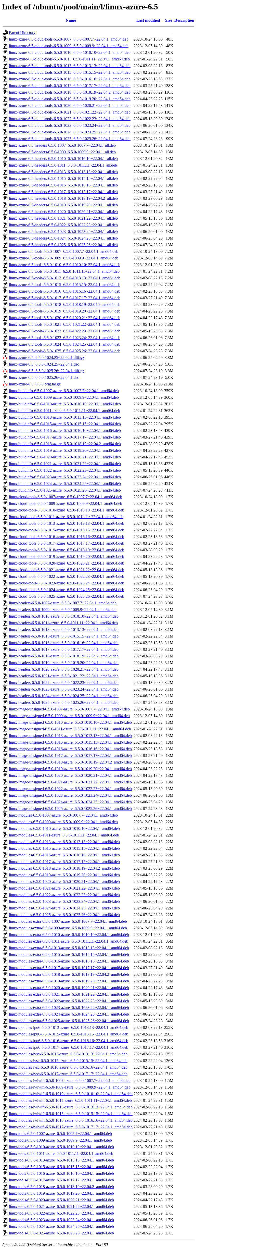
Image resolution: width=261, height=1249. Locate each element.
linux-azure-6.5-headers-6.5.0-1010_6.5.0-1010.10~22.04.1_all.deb (63, 158)
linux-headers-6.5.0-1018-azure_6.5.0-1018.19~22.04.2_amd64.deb (64, 656)
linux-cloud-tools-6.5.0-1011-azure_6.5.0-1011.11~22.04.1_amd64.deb (66, 517)
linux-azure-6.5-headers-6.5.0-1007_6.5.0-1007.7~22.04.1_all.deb (62, 145)
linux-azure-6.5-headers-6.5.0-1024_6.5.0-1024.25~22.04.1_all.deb (63, 238)
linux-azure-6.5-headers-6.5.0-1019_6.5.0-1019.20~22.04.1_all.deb (63, 205)
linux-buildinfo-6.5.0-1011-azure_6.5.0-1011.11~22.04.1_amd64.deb (64, 410)
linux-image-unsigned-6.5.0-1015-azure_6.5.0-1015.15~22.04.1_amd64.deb (70, 742)
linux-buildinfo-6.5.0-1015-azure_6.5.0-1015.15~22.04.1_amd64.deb (65, 424)
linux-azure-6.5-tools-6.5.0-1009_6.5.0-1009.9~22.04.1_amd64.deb (63, 258)
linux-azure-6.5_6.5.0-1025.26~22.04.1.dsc (44, 377)
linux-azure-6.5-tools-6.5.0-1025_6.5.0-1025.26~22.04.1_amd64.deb (64, 351)
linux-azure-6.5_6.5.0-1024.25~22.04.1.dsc (44, 364)
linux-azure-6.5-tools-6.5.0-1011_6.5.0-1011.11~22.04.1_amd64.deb (64, 271)
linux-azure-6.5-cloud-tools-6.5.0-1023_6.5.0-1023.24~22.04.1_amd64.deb (69, 125)
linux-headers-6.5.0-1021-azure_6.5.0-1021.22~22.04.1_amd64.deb (64, 676)
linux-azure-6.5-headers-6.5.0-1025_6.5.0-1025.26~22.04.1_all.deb (63, 245)
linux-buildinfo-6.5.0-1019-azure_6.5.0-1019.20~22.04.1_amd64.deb (65, 450)
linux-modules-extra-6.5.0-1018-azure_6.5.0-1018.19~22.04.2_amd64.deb (69, 974)
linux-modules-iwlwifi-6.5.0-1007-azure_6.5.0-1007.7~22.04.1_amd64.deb (69, 1080)
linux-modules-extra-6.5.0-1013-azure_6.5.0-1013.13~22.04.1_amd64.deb (69, 948)
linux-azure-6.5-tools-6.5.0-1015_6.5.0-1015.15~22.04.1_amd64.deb (64, 284)
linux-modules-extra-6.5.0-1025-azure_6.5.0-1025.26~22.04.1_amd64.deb (69, 1021)
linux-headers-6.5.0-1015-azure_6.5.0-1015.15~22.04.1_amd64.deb (64, 636)
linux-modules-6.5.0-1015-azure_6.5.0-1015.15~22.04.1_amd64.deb (64, 848)
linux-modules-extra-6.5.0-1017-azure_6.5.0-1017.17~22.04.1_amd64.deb (69, 968)
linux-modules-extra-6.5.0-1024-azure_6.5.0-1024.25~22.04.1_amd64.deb (69, 1014)
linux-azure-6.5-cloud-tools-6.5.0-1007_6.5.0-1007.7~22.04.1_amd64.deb (68, 39)
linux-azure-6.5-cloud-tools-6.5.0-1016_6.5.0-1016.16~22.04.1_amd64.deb (69, 79)
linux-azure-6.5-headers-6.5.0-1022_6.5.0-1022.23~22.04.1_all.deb (63, 225)
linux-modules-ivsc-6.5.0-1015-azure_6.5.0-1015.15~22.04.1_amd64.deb (68, 1060)
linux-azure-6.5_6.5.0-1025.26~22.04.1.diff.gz (46, 371)
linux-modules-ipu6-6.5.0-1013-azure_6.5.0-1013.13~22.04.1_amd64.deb (68, 1027)
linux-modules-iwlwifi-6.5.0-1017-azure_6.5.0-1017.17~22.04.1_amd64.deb (71, 1127)
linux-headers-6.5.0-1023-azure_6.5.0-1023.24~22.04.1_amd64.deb (64, 689)
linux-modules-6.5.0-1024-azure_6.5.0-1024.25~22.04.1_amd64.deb (64, 908)
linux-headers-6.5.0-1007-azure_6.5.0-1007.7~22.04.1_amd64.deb (62, 603)
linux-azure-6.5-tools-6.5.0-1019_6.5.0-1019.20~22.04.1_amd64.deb (64, 311)
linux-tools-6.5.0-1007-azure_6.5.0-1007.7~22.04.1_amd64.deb (60, 1133)
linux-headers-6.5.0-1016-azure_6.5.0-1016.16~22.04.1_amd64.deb (64, 643)
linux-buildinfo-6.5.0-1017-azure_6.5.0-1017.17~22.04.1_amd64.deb (65, 437)
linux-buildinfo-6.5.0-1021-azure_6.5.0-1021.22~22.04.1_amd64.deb (65, 463)
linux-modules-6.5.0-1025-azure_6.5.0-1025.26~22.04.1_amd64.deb (64, 915)
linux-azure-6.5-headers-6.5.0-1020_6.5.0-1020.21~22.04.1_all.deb (63, 211)
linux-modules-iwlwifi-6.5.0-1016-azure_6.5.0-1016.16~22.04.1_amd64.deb (71, 1120)
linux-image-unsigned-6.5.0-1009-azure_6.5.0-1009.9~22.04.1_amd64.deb (69, 716)
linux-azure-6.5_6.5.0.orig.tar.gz (35, 384)
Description (184, 20)
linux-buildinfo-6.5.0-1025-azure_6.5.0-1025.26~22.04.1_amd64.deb (65, 490)
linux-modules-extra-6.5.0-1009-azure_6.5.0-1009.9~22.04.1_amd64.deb (68, 928)
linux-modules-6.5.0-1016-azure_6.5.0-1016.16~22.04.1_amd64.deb (64, 855)
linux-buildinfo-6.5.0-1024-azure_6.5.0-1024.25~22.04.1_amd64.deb (65, 483)
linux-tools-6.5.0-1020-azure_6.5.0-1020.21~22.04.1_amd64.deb (61, 1200)
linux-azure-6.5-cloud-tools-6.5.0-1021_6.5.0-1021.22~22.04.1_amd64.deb (69, 112)
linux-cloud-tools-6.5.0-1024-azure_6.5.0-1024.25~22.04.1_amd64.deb (66, 590)
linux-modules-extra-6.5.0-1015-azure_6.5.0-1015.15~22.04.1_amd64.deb (69, 954)
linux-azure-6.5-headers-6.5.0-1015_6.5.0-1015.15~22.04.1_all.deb (63, 178)
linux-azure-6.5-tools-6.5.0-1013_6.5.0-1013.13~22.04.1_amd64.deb (64, 278)
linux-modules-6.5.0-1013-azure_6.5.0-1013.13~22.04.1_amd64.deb (64, 842)
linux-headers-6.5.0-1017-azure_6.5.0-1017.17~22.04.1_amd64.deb (64, 649)
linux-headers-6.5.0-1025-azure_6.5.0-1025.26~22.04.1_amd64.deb (64, 702)
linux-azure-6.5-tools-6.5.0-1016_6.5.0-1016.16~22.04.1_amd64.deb (64, 291)
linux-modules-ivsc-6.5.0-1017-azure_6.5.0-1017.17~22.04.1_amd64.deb (68, 1074)
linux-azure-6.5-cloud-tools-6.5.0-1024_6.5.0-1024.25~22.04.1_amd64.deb (69, 132)
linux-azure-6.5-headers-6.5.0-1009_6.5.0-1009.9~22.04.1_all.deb (62, 152)
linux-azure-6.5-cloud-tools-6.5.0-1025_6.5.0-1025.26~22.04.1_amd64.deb (69, 138)
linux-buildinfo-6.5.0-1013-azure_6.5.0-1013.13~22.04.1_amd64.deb (65, 417)
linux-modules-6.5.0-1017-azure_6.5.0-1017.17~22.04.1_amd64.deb (64, 861)
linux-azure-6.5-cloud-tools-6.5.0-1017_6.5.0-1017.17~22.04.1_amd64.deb (69, 85)
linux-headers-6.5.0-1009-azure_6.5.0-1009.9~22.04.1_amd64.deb (62, 609)
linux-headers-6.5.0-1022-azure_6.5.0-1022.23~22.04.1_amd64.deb (64, 682)
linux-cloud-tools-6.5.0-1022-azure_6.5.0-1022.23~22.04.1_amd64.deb (66, 576)
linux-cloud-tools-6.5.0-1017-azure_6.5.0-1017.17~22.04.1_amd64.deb (66, 543)
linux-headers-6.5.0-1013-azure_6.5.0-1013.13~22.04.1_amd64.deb (64, 629)
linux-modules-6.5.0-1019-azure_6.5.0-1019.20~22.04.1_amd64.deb (64, 875)
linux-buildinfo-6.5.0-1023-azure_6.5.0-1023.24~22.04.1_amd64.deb (65, 477)
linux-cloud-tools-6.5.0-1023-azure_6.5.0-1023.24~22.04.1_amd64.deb (66, 583)
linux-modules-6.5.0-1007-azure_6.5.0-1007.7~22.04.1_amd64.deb (63, 815)
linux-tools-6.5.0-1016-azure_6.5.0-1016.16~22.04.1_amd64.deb (61, 1173)
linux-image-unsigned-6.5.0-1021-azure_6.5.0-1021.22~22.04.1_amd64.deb (70, 782)
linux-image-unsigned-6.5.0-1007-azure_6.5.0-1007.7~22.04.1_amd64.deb (69, 709)
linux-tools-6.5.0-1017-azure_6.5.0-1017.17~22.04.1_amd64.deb (61, 1180)
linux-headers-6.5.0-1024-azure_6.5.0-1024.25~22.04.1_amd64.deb (64, 696)
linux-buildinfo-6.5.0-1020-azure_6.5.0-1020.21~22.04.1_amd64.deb (65, 457)
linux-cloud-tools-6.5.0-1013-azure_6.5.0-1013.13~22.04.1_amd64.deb (66, 523)
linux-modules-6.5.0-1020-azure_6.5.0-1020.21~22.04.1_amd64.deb (64, 881)
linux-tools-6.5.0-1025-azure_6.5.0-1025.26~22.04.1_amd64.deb (61, 1233)
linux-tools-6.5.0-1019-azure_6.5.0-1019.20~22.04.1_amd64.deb (61, 1193)
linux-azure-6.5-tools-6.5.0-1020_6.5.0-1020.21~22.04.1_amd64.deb (64, 318)
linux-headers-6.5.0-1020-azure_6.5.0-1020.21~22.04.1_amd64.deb (64, 669)
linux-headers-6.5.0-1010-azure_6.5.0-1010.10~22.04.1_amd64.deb (64, 616)
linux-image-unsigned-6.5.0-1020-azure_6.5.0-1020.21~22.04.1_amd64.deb (70, 775)
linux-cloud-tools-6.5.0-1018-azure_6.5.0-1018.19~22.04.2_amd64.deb (66, 550)
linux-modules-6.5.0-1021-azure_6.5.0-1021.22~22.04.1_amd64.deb (64, 888)
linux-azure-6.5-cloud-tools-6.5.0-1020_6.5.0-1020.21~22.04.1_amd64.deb (69, 105)
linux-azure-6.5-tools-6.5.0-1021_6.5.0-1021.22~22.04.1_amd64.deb (64, 324)
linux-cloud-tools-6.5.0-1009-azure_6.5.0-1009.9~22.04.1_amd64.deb (65, 503)
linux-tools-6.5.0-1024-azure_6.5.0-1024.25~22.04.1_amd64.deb (61, 1226)
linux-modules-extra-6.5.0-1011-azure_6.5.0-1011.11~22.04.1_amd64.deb (68, 941)
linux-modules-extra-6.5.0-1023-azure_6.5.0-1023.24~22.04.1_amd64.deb (69, 1007)
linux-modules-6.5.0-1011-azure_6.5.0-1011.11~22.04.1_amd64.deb (64, 835)
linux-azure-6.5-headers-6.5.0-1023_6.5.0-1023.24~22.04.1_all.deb (63, 231)
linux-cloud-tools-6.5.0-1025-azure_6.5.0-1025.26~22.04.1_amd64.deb (66, 596)
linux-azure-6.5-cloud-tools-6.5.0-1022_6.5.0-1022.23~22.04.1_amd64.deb (69, 119)
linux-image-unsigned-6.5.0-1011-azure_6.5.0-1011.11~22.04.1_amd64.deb (70, 729)
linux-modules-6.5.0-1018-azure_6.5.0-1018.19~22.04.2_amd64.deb (64, 868)
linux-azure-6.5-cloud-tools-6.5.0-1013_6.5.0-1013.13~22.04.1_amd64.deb (69, 66)
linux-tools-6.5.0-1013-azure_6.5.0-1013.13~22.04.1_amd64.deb (61, 1160)
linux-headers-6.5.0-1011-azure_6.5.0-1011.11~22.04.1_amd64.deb (63, 623)
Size (168, 20)
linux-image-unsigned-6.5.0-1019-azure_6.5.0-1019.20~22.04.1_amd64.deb (70, 769)
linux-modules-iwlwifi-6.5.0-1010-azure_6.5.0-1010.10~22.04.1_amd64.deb (71, 1094)
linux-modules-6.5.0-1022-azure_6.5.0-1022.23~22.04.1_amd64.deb (64, 895)
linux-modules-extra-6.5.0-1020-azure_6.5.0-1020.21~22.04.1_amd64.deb (69, 987)
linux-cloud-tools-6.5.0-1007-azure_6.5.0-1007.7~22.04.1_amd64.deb (65, 497)
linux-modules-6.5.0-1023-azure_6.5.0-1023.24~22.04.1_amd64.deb (64, 901)
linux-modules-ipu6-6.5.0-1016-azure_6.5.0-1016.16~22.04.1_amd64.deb (68, 1041)
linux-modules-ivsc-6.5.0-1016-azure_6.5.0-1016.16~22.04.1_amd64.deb (68, 1067)
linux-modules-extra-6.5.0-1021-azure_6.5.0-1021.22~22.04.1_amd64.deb (69, 994)
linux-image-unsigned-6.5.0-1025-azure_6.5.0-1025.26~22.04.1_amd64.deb (70, 808)
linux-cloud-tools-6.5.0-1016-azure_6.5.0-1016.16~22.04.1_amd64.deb (66, 536)
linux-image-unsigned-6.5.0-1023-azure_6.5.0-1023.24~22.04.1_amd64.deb (70, 795)
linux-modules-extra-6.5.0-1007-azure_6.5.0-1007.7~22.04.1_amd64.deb (68, 921)
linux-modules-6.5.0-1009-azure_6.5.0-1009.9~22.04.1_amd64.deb (63, 822)
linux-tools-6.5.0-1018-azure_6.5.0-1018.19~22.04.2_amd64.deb (61, 1186)
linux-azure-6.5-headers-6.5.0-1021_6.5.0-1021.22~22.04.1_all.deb (63, 218)
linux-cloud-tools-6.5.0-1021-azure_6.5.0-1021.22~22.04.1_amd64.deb (66, 570)
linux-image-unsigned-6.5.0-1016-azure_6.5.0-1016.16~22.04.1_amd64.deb (70, 749)
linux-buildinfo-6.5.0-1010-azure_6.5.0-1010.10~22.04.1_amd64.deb (65, 404)
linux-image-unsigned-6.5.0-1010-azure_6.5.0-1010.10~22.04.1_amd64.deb (70, 722)
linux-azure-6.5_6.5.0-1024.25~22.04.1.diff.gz (46, 357)
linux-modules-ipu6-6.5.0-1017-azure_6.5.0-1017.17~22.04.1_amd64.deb (68, 1047)
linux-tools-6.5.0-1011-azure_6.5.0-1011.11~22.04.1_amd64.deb (61, 1153)
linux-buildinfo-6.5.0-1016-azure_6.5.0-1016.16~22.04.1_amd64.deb (65, 430)
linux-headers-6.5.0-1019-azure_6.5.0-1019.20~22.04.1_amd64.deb (64, 662)
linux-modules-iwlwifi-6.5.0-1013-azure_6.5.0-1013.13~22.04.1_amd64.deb (71, 1107)
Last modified (148, 20)
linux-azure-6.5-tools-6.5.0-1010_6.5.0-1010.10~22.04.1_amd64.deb (64, 265)
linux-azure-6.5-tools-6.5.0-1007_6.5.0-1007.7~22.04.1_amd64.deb (63, 251)
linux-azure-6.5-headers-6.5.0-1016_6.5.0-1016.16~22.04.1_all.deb (63, 185)
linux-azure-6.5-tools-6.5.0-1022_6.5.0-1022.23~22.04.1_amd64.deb (64, 331)
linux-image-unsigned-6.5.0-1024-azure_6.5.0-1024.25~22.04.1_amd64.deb (70, 802)
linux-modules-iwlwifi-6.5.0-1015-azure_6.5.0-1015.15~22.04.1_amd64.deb (71, 1113)
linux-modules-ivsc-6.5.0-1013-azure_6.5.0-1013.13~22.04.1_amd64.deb (68, 1054)
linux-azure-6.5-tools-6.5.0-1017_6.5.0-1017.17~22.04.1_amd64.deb (64, 298)
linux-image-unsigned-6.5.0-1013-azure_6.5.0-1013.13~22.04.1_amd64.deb (70, 735)
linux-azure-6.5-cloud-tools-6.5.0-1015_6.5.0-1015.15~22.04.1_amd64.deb (69, 72)
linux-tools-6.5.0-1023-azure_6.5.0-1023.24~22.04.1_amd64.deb (61, 1220)
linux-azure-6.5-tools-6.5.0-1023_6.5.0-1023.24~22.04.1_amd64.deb (64, 337)
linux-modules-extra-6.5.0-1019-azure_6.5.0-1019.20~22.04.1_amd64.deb (69, 981)
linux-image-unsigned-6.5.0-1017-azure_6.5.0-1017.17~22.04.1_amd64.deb (70, 755)
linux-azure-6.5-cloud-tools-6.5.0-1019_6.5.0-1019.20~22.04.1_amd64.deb (69, 99)
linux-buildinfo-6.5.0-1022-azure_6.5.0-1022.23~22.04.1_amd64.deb (65, 470)
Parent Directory (22, 32)
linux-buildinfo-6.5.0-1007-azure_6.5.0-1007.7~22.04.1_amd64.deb (64, 391)
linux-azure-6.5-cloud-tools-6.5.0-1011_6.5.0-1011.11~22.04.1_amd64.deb (69, 59)
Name (71, 20)
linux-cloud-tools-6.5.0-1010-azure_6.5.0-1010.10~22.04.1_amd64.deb (66, 510)
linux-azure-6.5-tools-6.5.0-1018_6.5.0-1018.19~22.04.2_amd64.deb (64, 304)
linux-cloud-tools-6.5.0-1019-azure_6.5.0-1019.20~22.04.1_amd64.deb (66, 556)
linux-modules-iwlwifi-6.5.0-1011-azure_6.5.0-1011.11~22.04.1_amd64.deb (70, 1100)
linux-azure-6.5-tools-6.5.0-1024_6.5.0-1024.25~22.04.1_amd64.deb (64, 344)
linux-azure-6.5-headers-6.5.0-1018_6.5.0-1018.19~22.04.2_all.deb (63, 198)
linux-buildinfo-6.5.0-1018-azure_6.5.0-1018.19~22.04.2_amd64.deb (65, 444)
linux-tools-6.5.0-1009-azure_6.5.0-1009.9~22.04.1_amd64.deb (60, 1140)
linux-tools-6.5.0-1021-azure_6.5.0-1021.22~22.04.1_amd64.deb (61, 1206)
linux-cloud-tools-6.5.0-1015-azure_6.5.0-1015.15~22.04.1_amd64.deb (66, 530)
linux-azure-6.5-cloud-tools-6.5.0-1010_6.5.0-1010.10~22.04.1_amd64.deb (69, 52)
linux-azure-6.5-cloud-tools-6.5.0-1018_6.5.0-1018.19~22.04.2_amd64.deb (69, 92)
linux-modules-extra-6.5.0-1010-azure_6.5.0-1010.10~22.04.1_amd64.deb (69, 934)
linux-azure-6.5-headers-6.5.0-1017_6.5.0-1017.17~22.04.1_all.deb (63, 192)
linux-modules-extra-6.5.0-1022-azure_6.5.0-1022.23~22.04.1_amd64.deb (69, 1001)
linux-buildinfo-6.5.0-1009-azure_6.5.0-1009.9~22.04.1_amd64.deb (64, 397)
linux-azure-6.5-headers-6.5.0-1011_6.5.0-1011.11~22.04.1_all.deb (63, 165)
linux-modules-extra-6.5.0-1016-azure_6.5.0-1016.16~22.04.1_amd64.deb (69, 961)
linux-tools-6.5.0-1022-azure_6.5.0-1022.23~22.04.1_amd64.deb (61, 1213)
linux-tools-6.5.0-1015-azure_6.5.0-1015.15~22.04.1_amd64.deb (61, 1167)
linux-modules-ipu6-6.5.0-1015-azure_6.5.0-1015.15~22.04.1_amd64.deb (68, 1034)
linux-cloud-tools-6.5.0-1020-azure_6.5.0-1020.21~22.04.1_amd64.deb (66, 563)
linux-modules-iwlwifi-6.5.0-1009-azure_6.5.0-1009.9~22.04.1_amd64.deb (69, 1087)
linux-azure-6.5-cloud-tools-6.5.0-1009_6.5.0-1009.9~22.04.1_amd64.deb (68, 46)
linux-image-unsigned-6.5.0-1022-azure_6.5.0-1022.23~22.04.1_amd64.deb (70, 788)
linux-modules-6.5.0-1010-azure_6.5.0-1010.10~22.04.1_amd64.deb (64, 828)
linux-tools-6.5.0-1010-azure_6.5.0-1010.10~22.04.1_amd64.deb (61, 1147)
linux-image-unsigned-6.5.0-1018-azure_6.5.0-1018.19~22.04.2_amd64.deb (70, 762)
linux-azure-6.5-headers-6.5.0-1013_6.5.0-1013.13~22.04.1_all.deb (63, 172)
